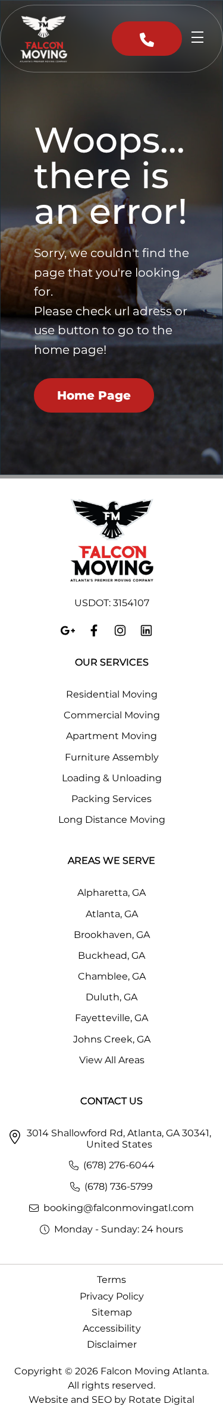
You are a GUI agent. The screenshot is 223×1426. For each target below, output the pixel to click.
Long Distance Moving (111, 819)
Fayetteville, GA (111, 1017)
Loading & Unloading (112, 778)
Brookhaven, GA (112, 934)
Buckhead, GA (111, 955)
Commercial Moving (112, 715)
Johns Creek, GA (111, 1039)
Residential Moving (112, 694)
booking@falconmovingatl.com (118, 1207)
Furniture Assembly (112, 757)
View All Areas (112, 1060)
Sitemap (112, 1312)
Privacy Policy (112, 1296)
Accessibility (112, 1328)
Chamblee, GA (112, 976)
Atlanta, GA (112, 914)
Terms (111, 1279)
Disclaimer (112, 1344)
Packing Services (111, 798)
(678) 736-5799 (118, 1186)
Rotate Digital (161, 1399)
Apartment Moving (111, 735)
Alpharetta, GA (111, 892)
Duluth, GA (111, 997)
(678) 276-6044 (119, 1165)
